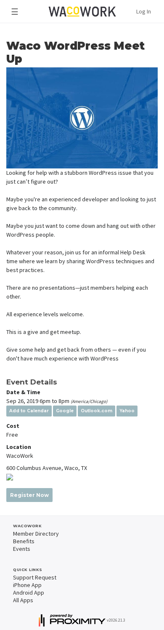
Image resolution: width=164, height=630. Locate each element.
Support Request (34, 577)
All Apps (23, 600)
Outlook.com (96, 411)
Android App (28, 592)
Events (21, 549)
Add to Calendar (29, 411)
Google (65, 411)
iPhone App (27, 585)
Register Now (29, 495)
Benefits (23, 541)
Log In (143, 11)
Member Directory (36, 533)
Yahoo (127, 411)
